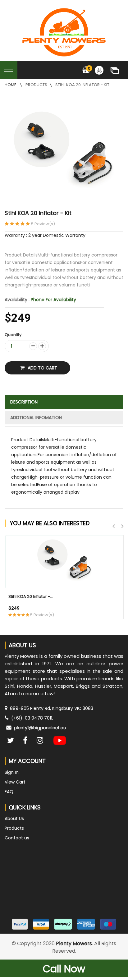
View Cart (15, 782)
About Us (14, 818)
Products (36, 85)
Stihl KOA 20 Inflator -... (30, 596)
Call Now (64, 969)
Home (11, 85)
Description (24, 402)
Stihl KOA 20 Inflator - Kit (82, 85)
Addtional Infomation (36, 417)
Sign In (12, 772)
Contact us (17, 838)
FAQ (9, 792)
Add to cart (42, 368)
